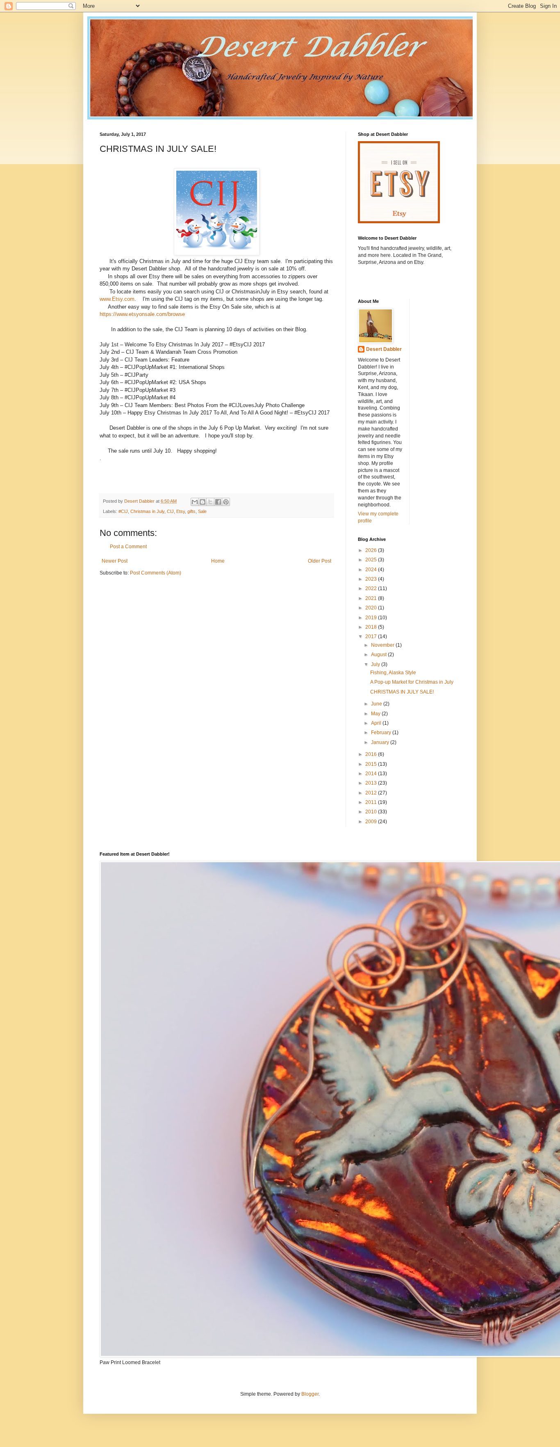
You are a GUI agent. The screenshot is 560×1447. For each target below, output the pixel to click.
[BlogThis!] (202, 502)
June (377, 704)
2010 (371, 812)
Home (218, 561)
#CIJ (123, 511)
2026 (371, 550)
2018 (371, 627)
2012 (371, 793)
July (376, 664)
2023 (371, 579)
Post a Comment (128, 546)
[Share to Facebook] (218, 502)
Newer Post (114, 561)
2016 (371, 754)
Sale (202, 511)
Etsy (180, 511)
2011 (371, 802)
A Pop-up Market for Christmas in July (411, 682)
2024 (371, 569)
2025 (371, 560)
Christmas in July (147, 511)
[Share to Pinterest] (226, 502)
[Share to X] (210, 502)
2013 (371, 783)
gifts (191, 511)
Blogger (310, 1394)
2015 (371, 764)
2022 (371, 588)
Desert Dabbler (384, 349)
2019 (371, 617)
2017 (371, 636)
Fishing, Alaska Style (393, 672)
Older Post (319, 561)
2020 (371, 608)
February (381, 732)
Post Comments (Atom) (155, 573)
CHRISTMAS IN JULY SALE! (402, 692)
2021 (371, 598)
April (376, 723)
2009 (371, 821)
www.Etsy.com (117, 299)
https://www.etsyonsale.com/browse (142, 314)
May (376, 714)
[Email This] (195, 502)
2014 (371, 773)
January (380, 742)
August (379, 654)
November (383, 645)
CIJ (170, 511)
